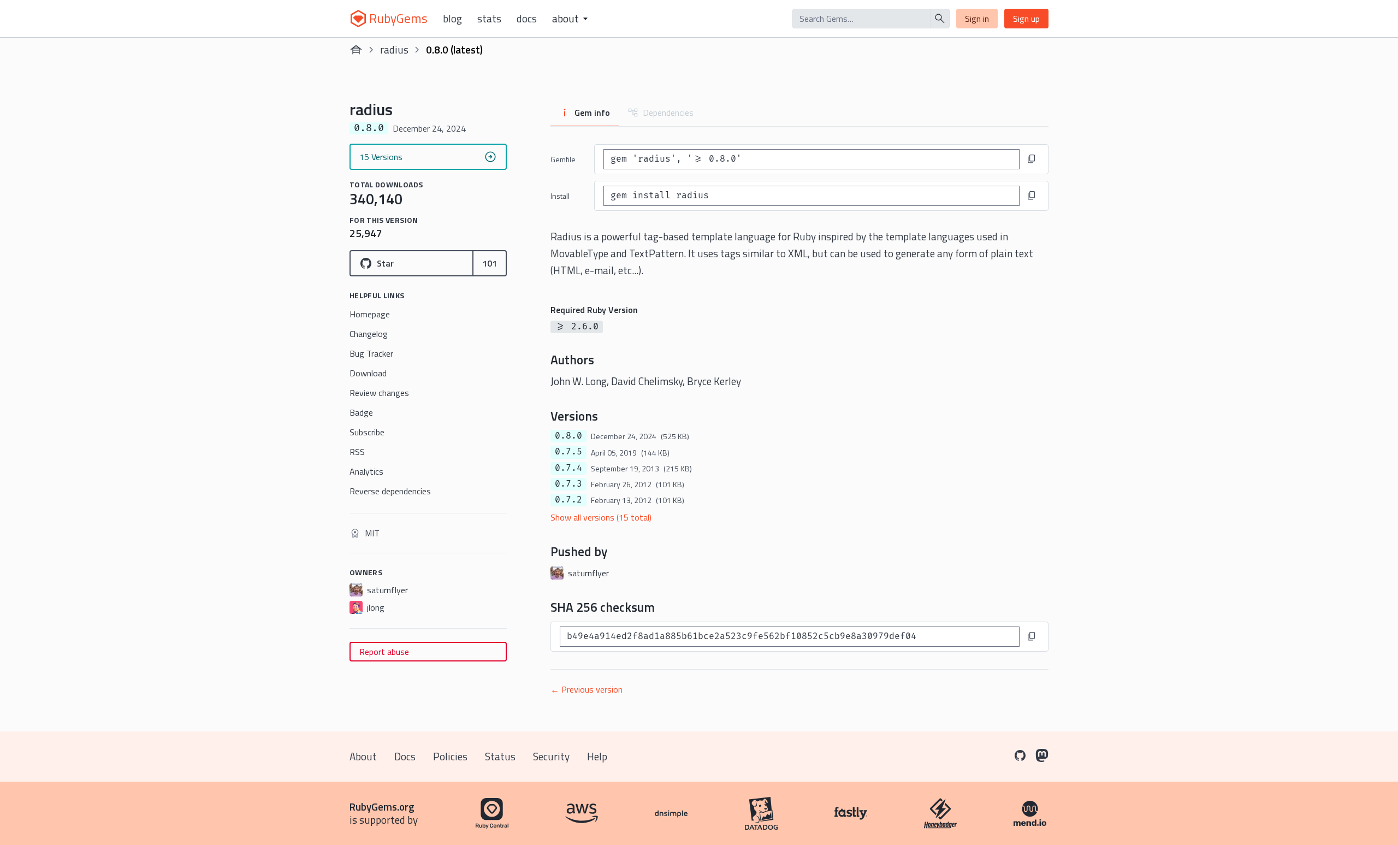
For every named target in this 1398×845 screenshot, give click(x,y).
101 (489, 263)
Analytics (366, 471)
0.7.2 (568, 499)
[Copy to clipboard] (1031, 159)
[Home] (356, 49)
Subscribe (367, 432)
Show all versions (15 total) (600, 517)
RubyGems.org (382, 806)
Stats (489, 18)
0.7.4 (568, 468)
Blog (452, 18)
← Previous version (586, 689)
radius (394, 49)
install (560, 196)
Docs (527, 18)
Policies (450, 756)
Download (368, 373)
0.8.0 (568, 435)
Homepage (370, 314)
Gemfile (563, 159)
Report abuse (384, 651)
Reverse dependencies (390, 491)
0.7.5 (568, 451)
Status (500, 756)
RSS (357, 451)
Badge (361, 412)
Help (597, 756)
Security (551, 756)
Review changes (379, 392)
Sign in (977, 18)
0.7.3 (568, 483)
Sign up (1026, 18)
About (363, 756)
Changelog (369, 333)
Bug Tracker (371, 353)
